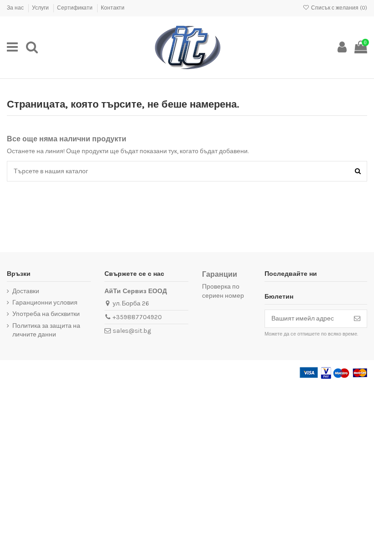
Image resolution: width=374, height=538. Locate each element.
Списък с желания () (338, 8)
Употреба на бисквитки (46, 314)
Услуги (41, 8)
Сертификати (75, 8)
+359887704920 (137, 317)
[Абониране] (357, 318)
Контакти (113, 8)
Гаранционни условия (45, 302)
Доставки (25, 291)
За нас (16, 8)
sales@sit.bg (132, 331)
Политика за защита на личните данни (46, 330)
